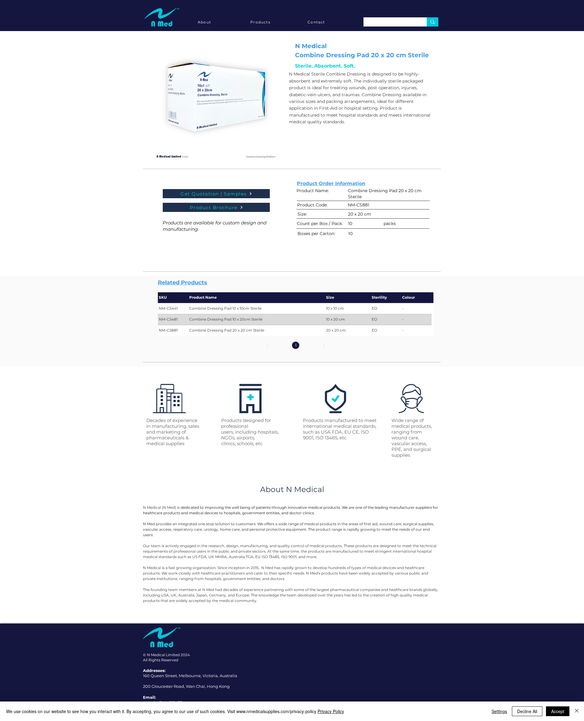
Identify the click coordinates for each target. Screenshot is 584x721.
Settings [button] (499, 711)
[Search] (432, 21)
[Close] (576, 711)
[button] (216, 98)
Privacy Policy (331, 711)
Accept (557, 711)
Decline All (527, 711)
